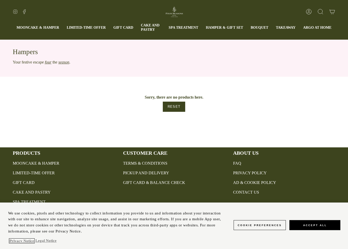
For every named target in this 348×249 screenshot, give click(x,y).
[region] (174, 226)
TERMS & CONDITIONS (145, 163)
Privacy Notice (21, 241)
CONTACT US (246, 192)
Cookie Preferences (260, 225)
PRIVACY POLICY (250, 173)
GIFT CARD (24, 182)
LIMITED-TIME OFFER (34, 173)
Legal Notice (46, 241)
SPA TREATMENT (29, 202)
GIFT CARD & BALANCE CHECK (154, 182)
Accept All (315, 225)
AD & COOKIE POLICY (254, 182)
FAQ (237, 163)
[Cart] (332, 11)
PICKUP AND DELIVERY (146, 173)
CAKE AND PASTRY (32, 192)
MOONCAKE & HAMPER (36, 163)
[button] (151, 28)
